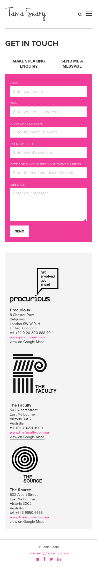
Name (14, 83)
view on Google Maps (27, 342)
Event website (22, 144)
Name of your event (27, 123)
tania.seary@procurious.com (48, 553)
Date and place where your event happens (45, 164)
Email (14, 103)
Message (17, 184)
